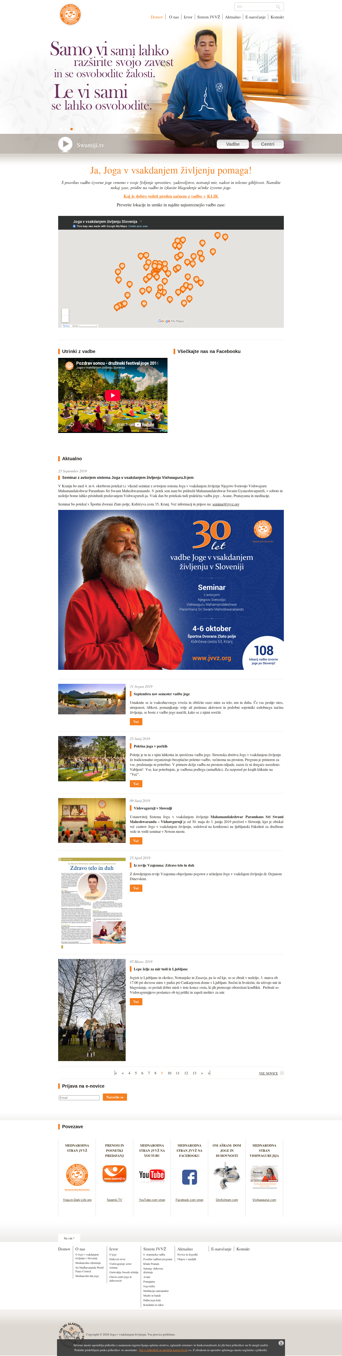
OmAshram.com (227, 1200)
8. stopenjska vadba (154, 1254)
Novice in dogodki (187, 1254)
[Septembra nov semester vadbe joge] (92, 712)
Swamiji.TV (114, 1200)
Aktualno (233, 17)
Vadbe (233, 144)
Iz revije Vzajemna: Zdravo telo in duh (164, 865)
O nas (173, 17)
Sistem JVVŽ (208, 17)
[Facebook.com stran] (189, 1192)
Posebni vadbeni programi (157, 1259)
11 (178, 1072)
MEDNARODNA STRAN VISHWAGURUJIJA (264, 1150)
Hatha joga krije (152, 1300)
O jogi (112, 1254)
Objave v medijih (186, 1259)
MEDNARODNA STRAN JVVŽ (77, 1150)
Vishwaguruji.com (264, 1200)
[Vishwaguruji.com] (264, 1192)
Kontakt (277, 17)
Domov (157, 17)
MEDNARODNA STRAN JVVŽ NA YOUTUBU (152, 1150)
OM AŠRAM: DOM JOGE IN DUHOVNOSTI (227, 1150)
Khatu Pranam (151, 1264)
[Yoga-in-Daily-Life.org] (77, 1192)
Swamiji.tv (90, 145)
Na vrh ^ (69, 1238)
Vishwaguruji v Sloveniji (153, 808)
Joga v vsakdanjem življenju (70, 17)
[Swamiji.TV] (114, 1192)
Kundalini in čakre (153, 1305)
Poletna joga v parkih (151, 746)
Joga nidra (149, 1286)
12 (186, 1072)
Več (136, 721)
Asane (146, 1277)
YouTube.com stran (152, 1200)
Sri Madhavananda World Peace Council (89, 1269)
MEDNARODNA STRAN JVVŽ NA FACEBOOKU (189, 1150)
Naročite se (115, 1097)
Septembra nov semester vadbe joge (162, 693)
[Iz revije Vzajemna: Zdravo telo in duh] (92, 946)
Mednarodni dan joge (87, 1276)
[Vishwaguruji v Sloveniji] (92, 841)
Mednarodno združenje (88, 1263)
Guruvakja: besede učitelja (123, 1272)
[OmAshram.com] (227, 1192)
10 (169, 1072)
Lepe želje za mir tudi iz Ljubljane (161, 969)
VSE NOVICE (268, 1073)
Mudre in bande (152, 1295)
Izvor (188, 17)
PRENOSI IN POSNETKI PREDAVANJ (114, 1150)
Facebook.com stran (189, 1200)
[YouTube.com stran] (152, 1192)
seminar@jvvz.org (225, 504)
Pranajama (149, 1281)
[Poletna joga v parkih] (92, 779)
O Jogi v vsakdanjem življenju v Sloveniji (87, 1256)
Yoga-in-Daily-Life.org (77, 1200)
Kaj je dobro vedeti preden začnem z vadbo (163, 196)
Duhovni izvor (117, 1259)
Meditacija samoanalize (156, 1291)
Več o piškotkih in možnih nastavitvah (163, 1350)
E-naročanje (255, 17)
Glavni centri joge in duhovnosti (120, 1278)
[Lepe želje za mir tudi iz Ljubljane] (92, 1059)
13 (194, 1072)
